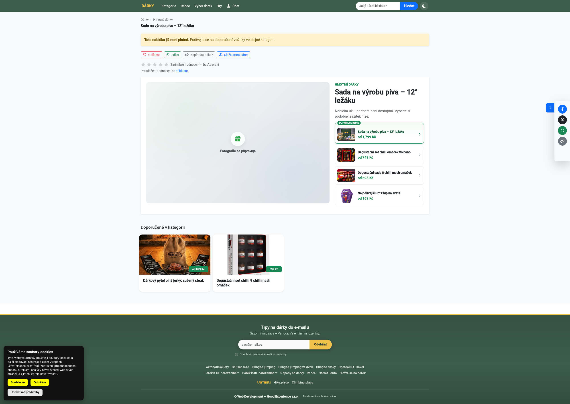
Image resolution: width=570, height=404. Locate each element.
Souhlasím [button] (18, 382)
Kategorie (169, 6)
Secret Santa (328, 373)
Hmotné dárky (163, 19)
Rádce (185, 6)
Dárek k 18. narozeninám (221, 373)
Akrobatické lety (217, 367)
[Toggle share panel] (550, 107)
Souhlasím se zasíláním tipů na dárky (263, 354)
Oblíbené (154, 55)
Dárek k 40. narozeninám (259, 373)
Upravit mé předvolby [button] (25, 392)
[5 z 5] (166, 65)
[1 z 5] (143, 65)
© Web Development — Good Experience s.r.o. (266, 396)
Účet (235, 6)
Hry (219, 6)
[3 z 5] (154, 65)
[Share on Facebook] (562, 109)
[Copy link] (562, 141)
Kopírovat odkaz (201, 55)
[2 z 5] (149, 65)
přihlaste (182, 71)
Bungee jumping (263, 367)
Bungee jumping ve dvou (295, 367)
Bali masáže (240, 367)
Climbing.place (302, 382)
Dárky (148, 6)
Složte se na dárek (353, 373)
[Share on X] (562, 119)
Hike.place (281, 382)
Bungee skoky (326, 367)
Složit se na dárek (236, 55)
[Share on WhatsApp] (562, 130)
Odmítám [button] (40, 382)
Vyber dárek (203, 6)
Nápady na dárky (292, 373)
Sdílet (175, 55)
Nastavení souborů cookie (319, 396)
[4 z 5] (160, 65)
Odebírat (320, 344)
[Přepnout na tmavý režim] (424, 6)
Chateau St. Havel (351, 367)
